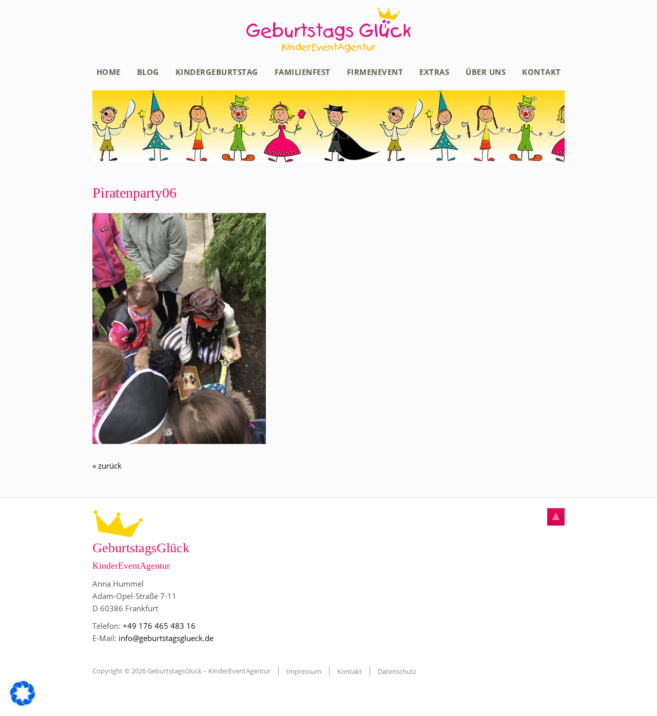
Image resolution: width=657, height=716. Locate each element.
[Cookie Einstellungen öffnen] (22, 703)
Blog (148, 72)
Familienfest (303, 72)
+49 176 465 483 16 (159, 626)
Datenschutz (397, 671)
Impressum (303, 671)
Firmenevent (375, 72)
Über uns (486, 72)
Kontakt (541, 72)
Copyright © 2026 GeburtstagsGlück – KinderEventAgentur (181, 670)
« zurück (107, 465)
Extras (434, 72)
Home (108, 72)
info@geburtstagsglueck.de (166, 638)
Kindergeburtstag (217, 72)
